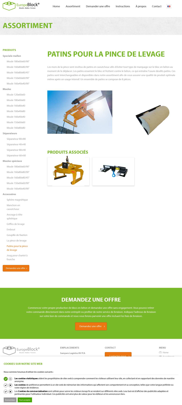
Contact (157, 6)
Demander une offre (98, 6)
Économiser (10, 400)
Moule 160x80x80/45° (18, 72)
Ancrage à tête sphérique (14, 216)
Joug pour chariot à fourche (17, 257)
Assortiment (73, 6)
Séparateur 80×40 (16, 150)
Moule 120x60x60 (16, 94)
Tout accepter (25, 400)
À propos (141, 6)
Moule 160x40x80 (16, 111)
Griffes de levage (16, 224)
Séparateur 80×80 (16, 138)
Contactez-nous (117, 356)
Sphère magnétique (17, 199)
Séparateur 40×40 (16, 144)
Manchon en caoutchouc (13, 207)
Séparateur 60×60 (16, 155)
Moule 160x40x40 (16, 116)
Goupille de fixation (17, 235)
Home (56, 6)
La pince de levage (17, 240)
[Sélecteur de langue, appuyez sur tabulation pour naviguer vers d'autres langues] (169, 6)
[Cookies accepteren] (6, 379)
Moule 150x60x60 (16, 122)
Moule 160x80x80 (16, 127)
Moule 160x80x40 (16, 105)
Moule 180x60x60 (16, 100)
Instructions (123, 6)
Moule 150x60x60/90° (18, 78)
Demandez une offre (15, 268)
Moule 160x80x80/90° (18, 67)
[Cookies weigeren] (10, 379)
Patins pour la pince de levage (17, 248)
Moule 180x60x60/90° (18, 61)
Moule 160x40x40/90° (18, 83)
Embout (11, 229)
